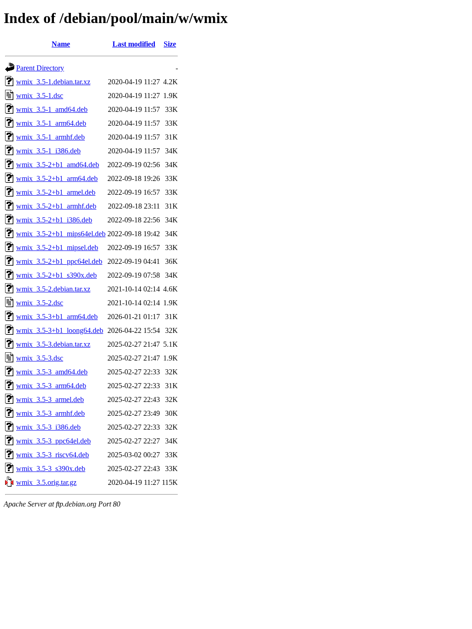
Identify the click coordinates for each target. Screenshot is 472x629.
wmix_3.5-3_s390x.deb (50, 468)
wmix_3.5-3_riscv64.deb (52, 455)
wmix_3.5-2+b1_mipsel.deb (57, 247)
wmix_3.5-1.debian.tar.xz (53, 82)
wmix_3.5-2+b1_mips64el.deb (61, 234)
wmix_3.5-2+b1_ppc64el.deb (59, 261)
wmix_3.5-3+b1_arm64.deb (57, 316)
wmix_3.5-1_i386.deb (48, 151)
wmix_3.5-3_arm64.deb (51, 386)
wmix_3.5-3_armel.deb (50, 399)
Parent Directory (40, 68)
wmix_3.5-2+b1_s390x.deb (56, 275)
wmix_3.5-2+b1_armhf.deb (56, 206)
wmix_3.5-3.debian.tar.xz (53, 344)
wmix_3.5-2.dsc (39, 303)
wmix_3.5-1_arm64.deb (51, 123)
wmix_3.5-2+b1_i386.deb (54, 220)
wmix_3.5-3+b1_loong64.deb (59, 330)
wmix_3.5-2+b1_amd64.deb (57, 165)
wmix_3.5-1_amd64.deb (52, 109)
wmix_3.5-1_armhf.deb (50, 137)
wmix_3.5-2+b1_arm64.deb (57, 178)
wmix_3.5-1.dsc (39, 95)
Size (170, 44)
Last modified (133, 44)
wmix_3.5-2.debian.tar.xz (53, 289)
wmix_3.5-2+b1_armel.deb (55, 192)
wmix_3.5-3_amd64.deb (52, 372)
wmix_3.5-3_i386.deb (48, 427)
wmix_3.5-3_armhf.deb (50, 413)
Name (61, 44)
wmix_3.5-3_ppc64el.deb (53, 441)
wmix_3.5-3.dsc (39, 358)
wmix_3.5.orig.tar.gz (46, 482)
